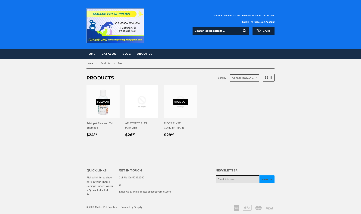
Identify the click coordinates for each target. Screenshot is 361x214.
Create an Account (264, 22)
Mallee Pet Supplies (106, 207)
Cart (266, 30)
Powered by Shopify (131, 207)
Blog (126, 54)
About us (144, 54)
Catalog (109, 54)
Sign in (245, 22)
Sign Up (267, 179)
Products (105, 63)
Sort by (222, 77)
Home (90, 54)
